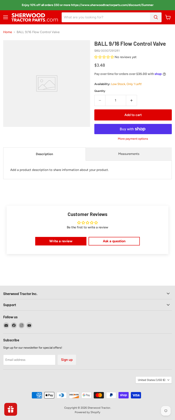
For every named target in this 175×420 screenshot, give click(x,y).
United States (151, 380)
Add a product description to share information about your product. (59, 170)
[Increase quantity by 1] (131, 100)
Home (7, 32)
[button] (104, 57)
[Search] (156, 17)
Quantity (99, 91)
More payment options (133, 139)
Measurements (128, 154)
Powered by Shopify (87, 412)
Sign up (67, 360)
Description (44, 154)
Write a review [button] (60, 241)
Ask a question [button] (114, 241)
